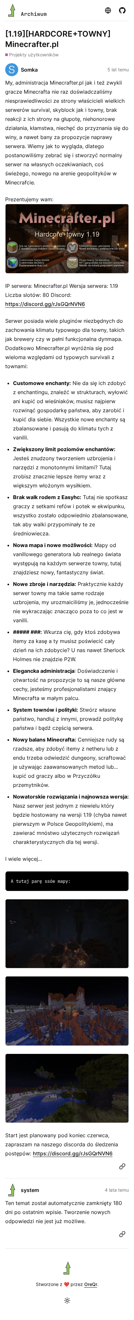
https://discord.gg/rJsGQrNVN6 (45, 304)
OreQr (90, 1284)
